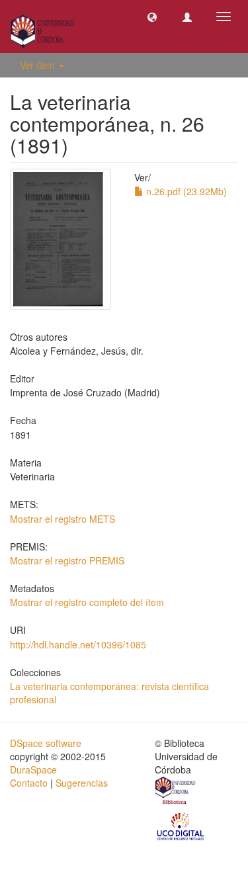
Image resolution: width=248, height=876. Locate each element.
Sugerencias (82, 782)
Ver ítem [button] (39, 64)
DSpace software (45, 743)
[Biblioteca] (176, 792)
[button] (152, 16)
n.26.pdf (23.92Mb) (185, 191)
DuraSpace (33, 769)
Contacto (29, 782)
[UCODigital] (181, 825)
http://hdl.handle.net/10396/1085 (78, 644)
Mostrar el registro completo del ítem (87, 602)
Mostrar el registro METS (62, 518)
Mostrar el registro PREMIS (67, 560)
